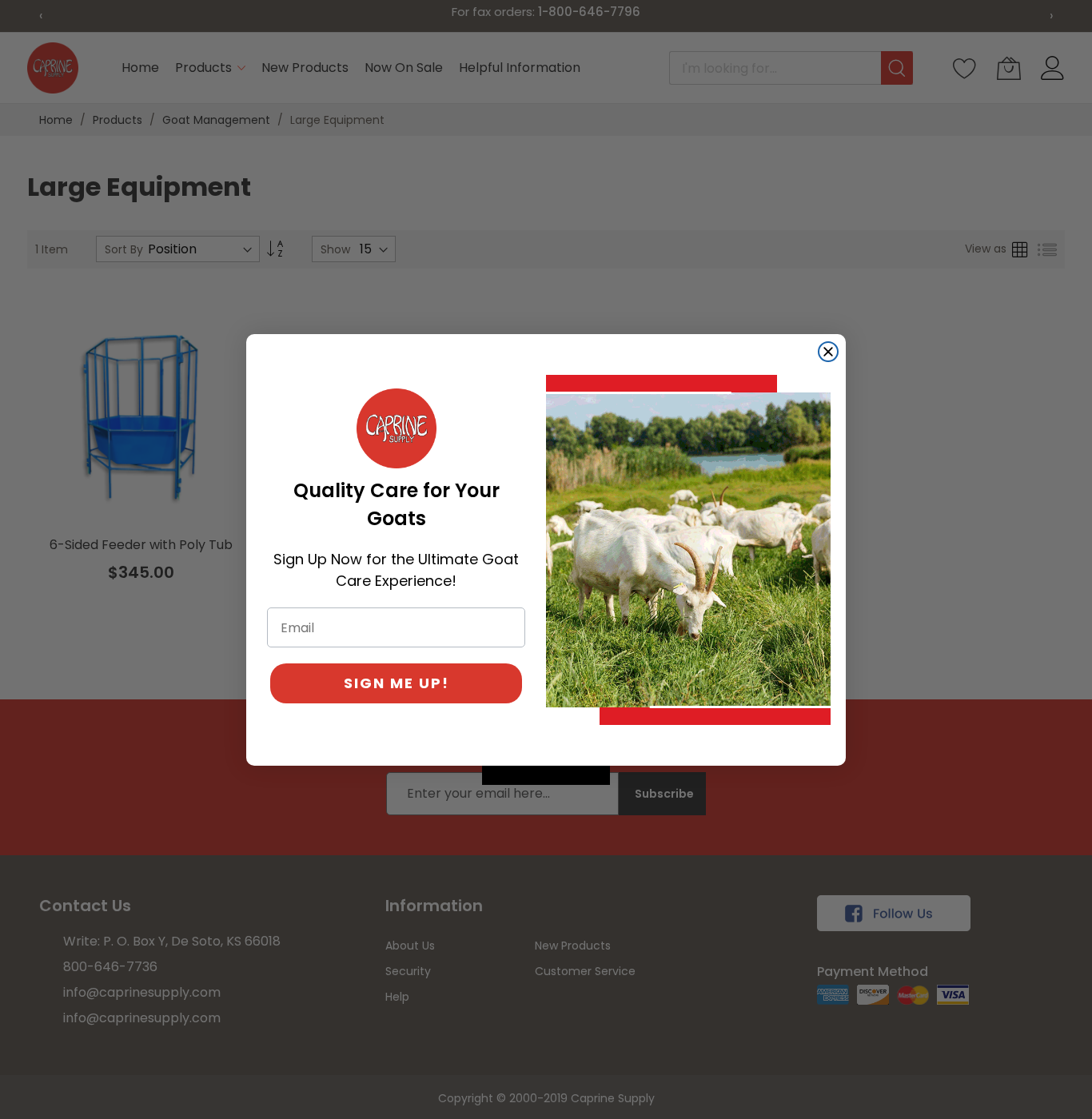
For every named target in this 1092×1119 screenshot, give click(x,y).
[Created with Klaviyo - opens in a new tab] (546, 775)
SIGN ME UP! (396, 683)
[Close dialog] (828, 351)
